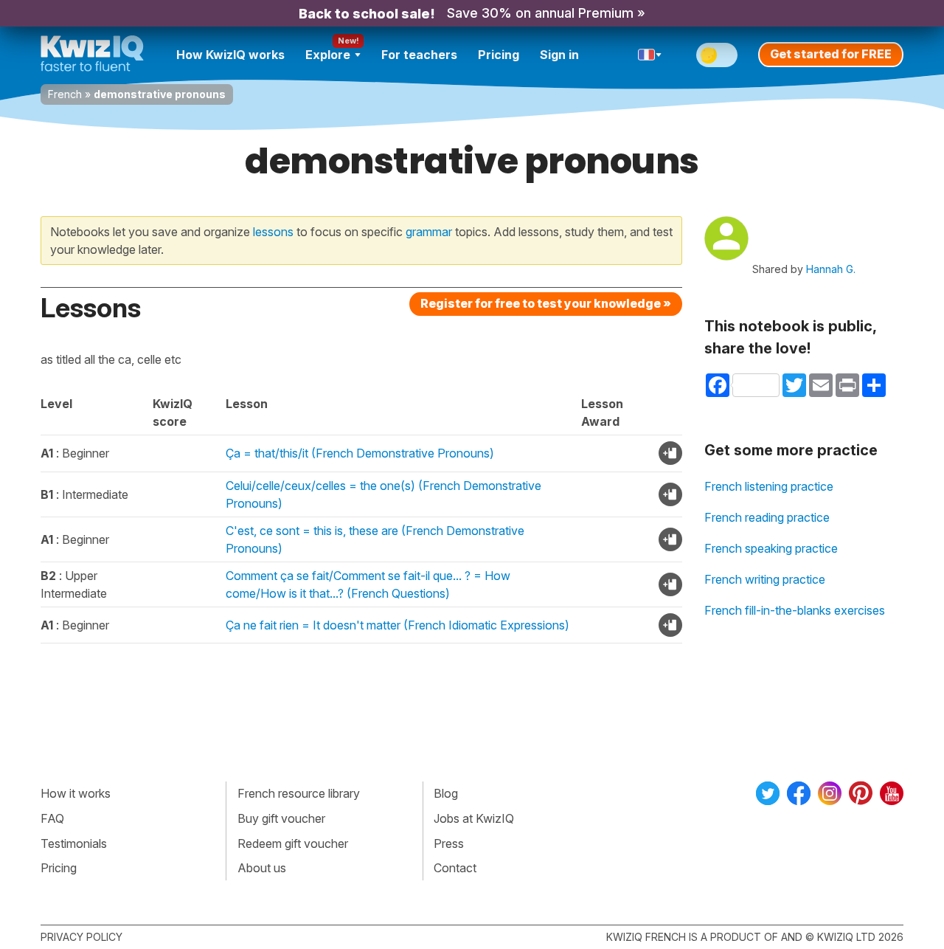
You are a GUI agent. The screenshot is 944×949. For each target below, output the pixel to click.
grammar (429, 231)
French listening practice (768, 486)
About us (261, 867)
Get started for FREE (831, 53)
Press (449, 843)
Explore (327, 54)
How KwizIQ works (230, 54)
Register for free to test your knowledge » (545, 303)
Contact (455, 867)
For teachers (419, 54)
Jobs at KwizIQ (474, 818)
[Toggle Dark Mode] (717, 55)
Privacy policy (81, 937)
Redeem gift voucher (292, 843)
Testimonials (74, 843)
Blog (446, 793)
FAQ (52, 818)
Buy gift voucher (281, 818)
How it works (76, 793)
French (65, 94)
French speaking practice (771, 548)
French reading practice (767, 517)
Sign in (559, 54)
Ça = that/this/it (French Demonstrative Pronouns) (360, 453)
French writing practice (764, 579)
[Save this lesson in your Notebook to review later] (670, 453)
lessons (273, 231)
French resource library (298, 793)
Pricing (498, 54)
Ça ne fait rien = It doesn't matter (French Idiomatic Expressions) (397, 625)
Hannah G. (831, 269)
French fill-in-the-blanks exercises (794, 610)
